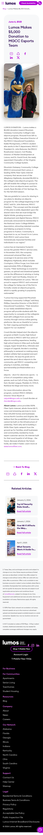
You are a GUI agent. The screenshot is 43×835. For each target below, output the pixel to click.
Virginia (6, 767)
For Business (9, 668)
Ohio (5, 759)
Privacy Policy (9, 804)
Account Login (21, 654)
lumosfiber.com (10, 594)
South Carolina (10, 763)
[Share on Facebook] (25, 53)
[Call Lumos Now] (40, 3)
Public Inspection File (13, 817)
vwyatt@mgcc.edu (12, 398)
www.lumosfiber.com (13, 446)
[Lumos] (11, 3)
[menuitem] (21, 668)
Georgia (7, 737)
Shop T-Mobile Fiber (21, 649)
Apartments (8, 678)
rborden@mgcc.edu (12, 401)
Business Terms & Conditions (16, 800)
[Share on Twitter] (18, 57)
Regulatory (8, 808)
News (5, 715)
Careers (6, 719)
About (6, 710)
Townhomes (8, 687)
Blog (4, 9)
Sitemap (7, 786)
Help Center (8, 782)
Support (7, 773)
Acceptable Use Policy (13, 813)
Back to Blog (22, 466)
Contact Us (8, 777)
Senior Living (9, 682)
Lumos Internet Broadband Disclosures (21, 821)
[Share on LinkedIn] (11, 57)
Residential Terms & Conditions (17, 796)
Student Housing (11, 691)
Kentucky (7, 750)
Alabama (7, 729)
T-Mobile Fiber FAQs (21, 659)
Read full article (24, 511)
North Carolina (10, 755)
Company (7, 706)
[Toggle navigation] (3, 3)
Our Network (9, 724)
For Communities (11, 674)
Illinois (6, 742)
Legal (5, 791)
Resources (8, 696)
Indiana (6, 746)
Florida (6, 733)
